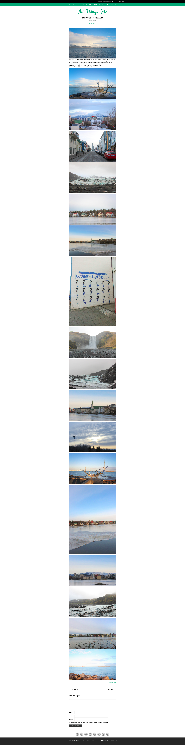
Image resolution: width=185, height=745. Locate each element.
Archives (87, 740)
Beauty (107, 4)
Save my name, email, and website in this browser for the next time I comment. (89, 722)
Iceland (90, 23)
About (74, 4)
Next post (110, 689)
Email (70, 716)
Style (79, 4)
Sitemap (82, 740)
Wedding (101, 4)
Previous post (75, 689)
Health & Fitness (87, 4)
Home (69, 4)
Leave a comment (112, 682)
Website (71, 719)
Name (70, 712)
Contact (114, 4)
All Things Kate (104, 740)
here (73, 66)
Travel (95, 4)
